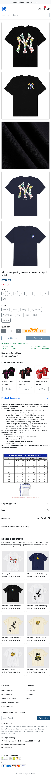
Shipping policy (8, 503)
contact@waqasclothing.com (14, 744)
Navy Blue (7, 315)
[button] (3, 15)
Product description (10, 398)
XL (22, 293)
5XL (4, 299)
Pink (27, 315)
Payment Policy (7, 707)
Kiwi (18, 315)
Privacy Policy (6, 694)
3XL (37, 293)
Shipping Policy (7, 690)
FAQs (28, 698)
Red (35, 315)
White (15, 309)
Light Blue (35, 309)
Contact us (30, 690)
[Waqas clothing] (3, 9)
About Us (29, 694)
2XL (29, 293)
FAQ (3, 510)
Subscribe (43, 718)
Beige (24, 309)
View (10, 389)
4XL (45, 293)
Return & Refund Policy (10, 702)
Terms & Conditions (8, 698)
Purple (6, 320)
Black (5, 309)
